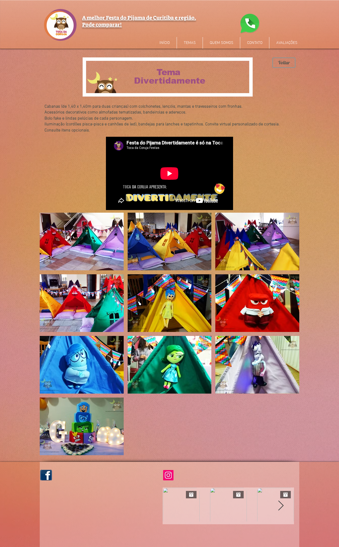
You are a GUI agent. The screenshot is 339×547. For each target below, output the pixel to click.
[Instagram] (168, 475)
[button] (82, 241)
